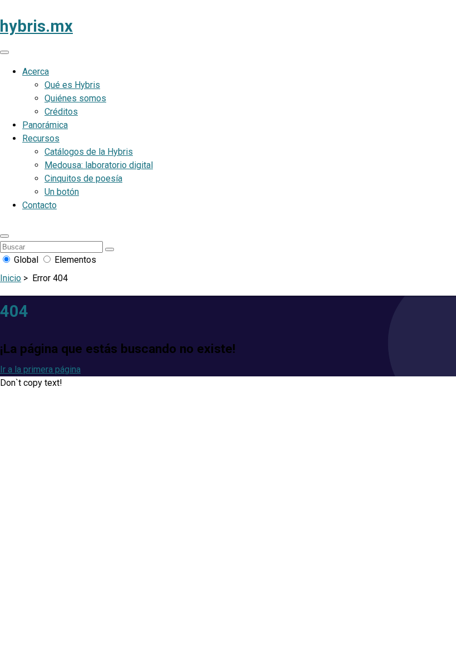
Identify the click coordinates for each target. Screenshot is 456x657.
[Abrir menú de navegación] (4, 52)
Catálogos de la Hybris (88, 151)
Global (26, 259)
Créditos (61, 111)
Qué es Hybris (72, 85)
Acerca (35, 71)
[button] (4, 236)
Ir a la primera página (40, 369)
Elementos (74, 259)
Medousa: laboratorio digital (98, 165)
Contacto (39, 205)
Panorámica (45, 125)
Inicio (10, 278)
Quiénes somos (75, 98)
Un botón (61, 192)
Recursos (41, 138)
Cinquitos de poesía (83, 178)
